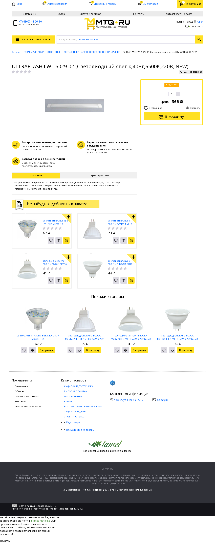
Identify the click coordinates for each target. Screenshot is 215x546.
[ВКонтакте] (112, 383)
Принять (5, 540)
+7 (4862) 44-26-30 (30, 21)
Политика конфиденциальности (98, 489)
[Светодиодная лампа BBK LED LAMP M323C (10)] (37, 318)
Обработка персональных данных (134, 489)
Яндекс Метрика (71, 489)
